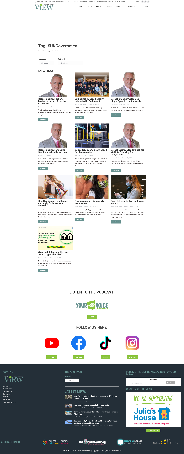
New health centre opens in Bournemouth (91, 405)
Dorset (46, 209)
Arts (75, 401)
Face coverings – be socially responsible (89, 202)
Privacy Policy (105, 451)
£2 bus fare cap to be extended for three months (91, 151)
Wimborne (90, 417)
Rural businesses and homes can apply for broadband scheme (53, 203)
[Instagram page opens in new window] (145, 1)
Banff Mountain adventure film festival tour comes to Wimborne (96, 413)
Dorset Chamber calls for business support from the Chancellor (52, 101)
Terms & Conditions (84, 451)
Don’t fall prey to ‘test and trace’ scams (127, 202)
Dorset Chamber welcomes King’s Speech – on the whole (126, 100)
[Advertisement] (92, 24)
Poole (100, 426)
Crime (112, 207)
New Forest (80, 401)
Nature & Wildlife (94, 426)
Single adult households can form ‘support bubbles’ (53, 253)
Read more (43, 119)
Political (118, 104)
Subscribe (153, 379)
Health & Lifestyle (83, 207)
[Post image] (55, 84)
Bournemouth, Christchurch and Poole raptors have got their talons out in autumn (95, 422)
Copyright (95, 451)
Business (40, 107)
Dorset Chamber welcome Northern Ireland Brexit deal (52, 151)
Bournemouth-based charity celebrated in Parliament (89, 100)
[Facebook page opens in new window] (142, 1)
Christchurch (85, 426)
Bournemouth (78, 104)
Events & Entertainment (80, 417)
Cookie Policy (116, 451)
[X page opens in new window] (148, 1)
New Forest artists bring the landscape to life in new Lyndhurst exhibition (95, 397)
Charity (84, 104)
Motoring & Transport (80, 155)
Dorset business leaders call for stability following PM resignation (127, 152)
